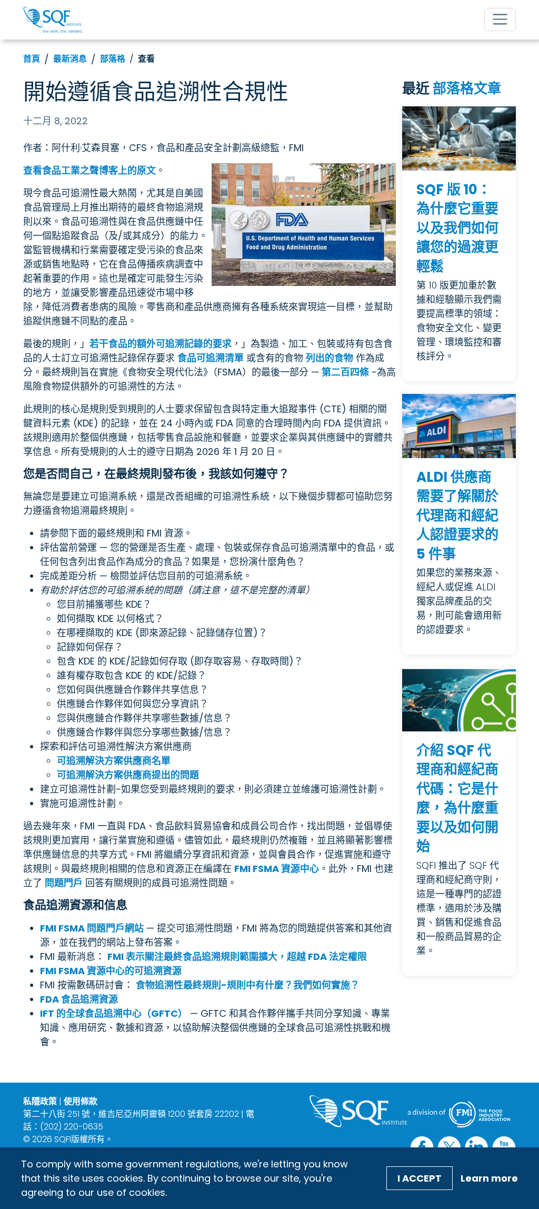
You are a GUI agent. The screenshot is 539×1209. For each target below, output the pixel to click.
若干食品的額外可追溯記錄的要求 (160, 343)
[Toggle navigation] (500, 19)
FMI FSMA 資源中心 (276, 868)
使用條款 (80, 1101)
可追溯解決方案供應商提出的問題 (128, 774)
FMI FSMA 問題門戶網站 (92, 928)
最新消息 (70, 59)
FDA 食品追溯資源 (79, 999)
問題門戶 (64, 882)
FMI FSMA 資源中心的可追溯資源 (111, 970)
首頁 (31, 59)
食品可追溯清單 (210, 357)
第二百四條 (345, 372)
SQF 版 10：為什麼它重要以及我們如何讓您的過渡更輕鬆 (457, 228)
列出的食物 (329, 357)
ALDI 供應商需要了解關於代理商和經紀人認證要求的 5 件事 (457, 515)
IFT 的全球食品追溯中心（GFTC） (113, 1013)
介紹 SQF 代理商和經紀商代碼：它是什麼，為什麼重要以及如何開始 (457, 798)
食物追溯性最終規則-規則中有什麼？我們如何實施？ (248, 985)
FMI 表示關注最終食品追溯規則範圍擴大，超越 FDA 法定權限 (237, 956)
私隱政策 (40, 1101)
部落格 (112, 59)
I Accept (419, 1178)
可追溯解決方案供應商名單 (114, 760)
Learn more (489, 1178)
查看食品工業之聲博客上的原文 (89, 170)
